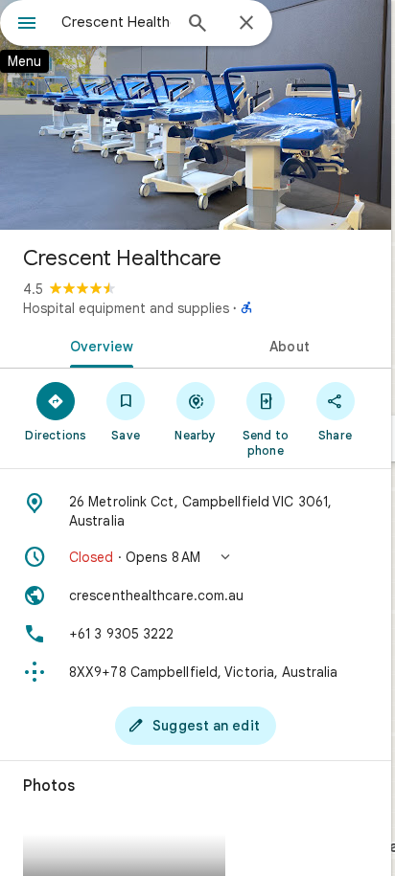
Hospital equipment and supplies (126, 308)
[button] (195, 557)
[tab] (98, 345)
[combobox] (116, 22)
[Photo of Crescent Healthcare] (195, 115)
